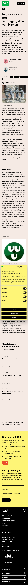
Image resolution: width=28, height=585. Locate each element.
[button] (21, 3)
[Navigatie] (24, 510)
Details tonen (21, 305)
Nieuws (10, 422)
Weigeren (14, 317)
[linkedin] (6, 510)
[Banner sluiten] (26, 266)
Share (4, 78)
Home (4, 422)
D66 (11, 76)
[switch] (25, 293)
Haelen (16, 76)
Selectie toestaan (14, 313)
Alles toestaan (14, 309)
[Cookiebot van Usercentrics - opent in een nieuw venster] (17, 267)
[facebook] (3, 510)
